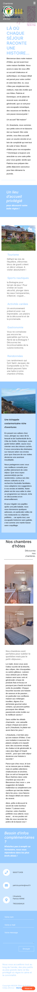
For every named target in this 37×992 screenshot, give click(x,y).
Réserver (28, 988)
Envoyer (26, 949)
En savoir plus (19, 584)
